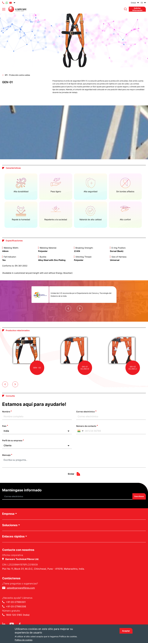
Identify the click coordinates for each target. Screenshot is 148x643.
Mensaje (6, 455)
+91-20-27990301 (16, 602)
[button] (125, 9)
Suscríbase (139, 496)
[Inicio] (17, 9)
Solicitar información (137, 9)
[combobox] (37, 431)
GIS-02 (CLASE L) (132, 368)
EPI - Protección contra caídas (17, 75)
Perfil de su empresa (12, 440)
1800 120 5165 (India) (18, 614)
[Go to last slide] (68, 308)
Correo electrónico (85, 411)
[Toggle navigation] (3, 9)
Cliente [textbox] (7, 445)
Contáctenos (11, 578)
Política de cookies (23, 640)
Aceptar (126, 631)
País (4, 426)
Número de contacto (86, 426)
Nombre (6, 411)
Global (133, 3)
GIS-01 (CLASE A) (85, 368)
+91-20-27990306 (16, 606)
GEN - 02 (37, 368)
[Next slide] (80, 308)
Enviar (71, 474)
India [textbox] (6, 430)
